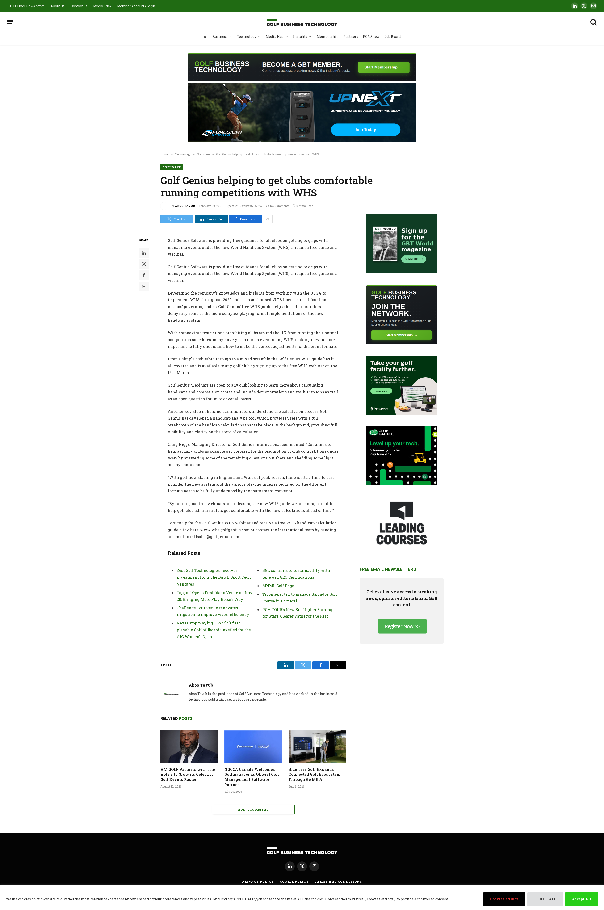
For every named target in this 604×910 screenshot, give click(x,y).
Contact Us (79, 6)
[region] (302, 897)
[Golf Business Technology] (302, 21)
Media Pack (102, 6)
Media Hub (275, 36)
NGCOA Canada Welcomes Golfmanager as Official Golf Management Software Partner (251, 777)
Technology (246, 36)
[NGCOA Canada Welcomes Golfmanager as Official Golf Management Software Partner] (253, 746)
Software (172, 167)
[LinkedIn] (144, 253)
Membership (328, 36)
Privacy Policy (258, 881)
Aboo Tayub (185, 206)
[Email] (144, 286)
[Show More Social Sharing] (268, 219)
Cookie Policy (294, 881)
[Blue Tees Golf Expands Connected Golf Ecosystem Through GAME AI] (317, 746)
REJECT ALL (545, 899)
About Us (57, 6)
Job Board (392, 36)
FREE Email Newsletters (27, 6)
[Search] (593, 22)
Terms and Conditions (338, 881)
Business (220, 36)
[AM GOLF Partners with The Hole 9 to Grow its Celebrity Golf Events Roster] (189, 746)
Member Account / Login (136, 6)
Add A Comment (253, 809)
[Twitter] (144, 264)
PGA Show (371, 36)
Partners (350, 36)
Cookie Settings (504, 899)
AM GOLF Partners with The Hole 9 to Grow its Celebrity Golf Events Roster (187, 774)
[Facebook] (144, 275)
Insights (300, 36)
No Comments (279, 206)
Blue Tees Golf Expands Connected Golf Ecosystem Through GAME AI (314, 774)
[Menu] (10, 22)
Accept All (581, 899)
